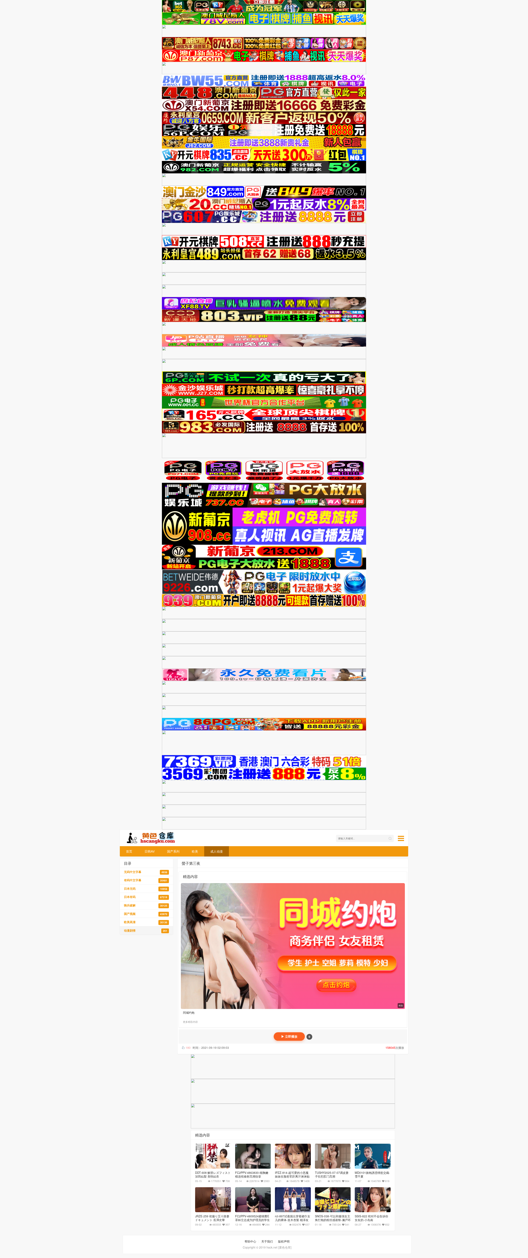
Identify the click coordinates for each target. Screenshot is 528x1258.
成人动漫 (216, 851)
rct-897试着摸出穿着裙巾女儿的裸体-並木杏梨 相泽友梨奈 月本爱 (292, 1220)
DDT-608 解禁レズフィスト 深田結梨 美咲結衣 (213, 1174)
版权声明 (284, 1241)
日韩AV (150, 851)
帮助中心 (250, 1241)
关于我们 (267, 1241)
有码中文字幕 (145, 880)
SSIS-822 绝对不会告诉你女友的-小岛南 (371, 1218)
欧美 (195, 851)
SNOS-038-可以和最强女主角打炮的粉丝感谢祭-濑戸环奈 (333, 1220)
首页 (129, 851)
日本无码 (145, 888)
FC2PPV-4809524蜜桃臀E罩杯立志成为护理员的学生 (252, 1218)
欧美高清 (145, 922)
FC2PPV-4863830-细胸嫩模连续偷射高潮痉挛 (251, 1174)
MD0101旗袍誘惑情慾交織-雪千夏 (372, 1174)
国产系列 (173, 851)
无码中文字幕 (145, 872)
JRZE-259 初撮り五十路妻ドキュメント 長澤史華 (212, 1218)
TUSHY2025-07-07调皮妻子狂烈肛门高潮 (332, 1174)
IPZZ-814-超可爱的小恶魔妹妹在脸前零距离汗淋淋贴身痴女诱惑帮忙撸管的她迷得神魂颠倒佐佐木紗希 (292, 1178)
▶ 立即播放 (289, 1036)
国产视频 (145, 914)
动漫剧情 (145, 930)
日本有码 (145, 897)
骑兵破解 (145, 905)
